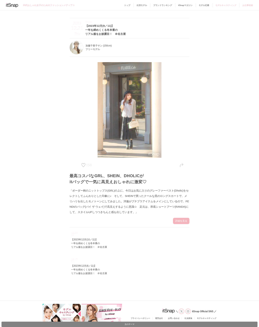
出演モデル (142, 5)
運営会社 (159, 318)
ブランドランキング (162, 5)
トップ (127, 5)
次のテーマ (129, 324)
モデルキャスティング (225, 5)
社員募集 (188, 318)
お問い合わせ (174, 318)
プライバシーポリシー (140, 318)
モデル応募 (204, 5)
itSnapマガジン (185, 5)
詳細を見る (181, 221)
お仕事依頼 (248, 5)
